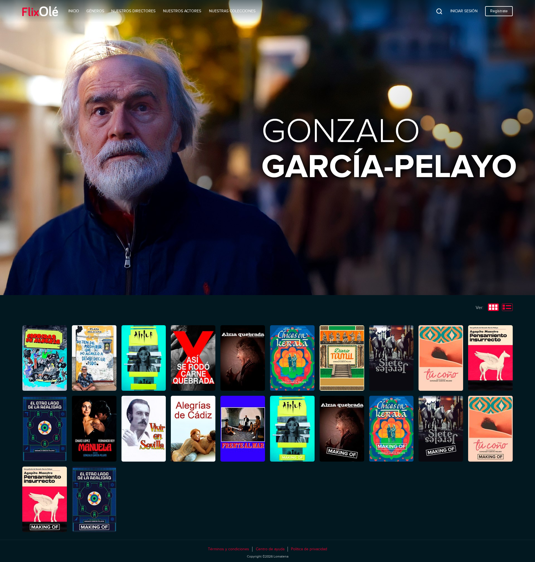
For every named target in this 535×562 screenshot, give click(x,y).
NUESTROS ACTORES (182, 11)
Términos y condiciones (228, 549)
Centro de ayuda (270, 549)
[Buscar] (435, 11)
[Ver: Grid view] (493, 308)
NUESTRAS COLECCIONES (232, 11)
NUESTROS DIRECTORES (133, 11)
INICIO (73, 11)
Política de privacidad (309, 549)
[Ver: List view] (507, 308)
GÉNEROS (95, 11)
